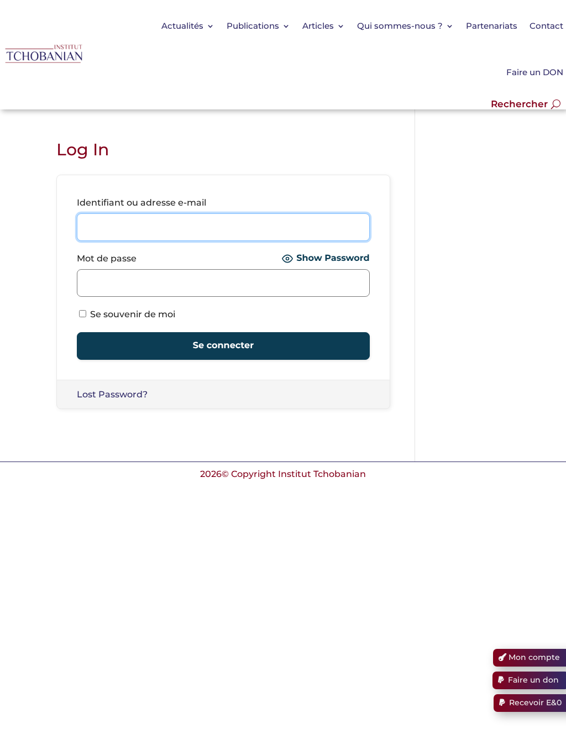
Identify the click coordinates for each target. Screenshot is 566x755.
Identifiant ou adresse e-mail (141, 202)
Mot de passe (107, 258)
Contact (546, 25)
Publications (253, 25)
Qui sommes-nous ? (400, 25)
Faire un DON (534, 72)
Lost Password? (112, 394)
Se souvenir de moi (131, 314)
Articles (318, 25)
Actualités (182, 25)
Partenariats (491, 25)
